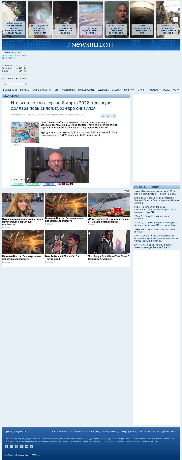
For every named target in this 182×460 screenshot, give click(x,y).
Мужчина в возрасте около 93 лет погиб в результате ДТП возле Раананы (155, 192)
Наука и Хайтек (86, 90)
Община (116, 90)
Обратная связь (64, 431)
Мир (57, 90)
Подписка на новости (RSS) (87, 431)
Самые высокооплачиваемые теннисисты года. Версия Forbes (153, 246)
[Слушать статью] (116, 116)
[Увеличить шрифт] (108, 116)
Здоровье (103, 90)
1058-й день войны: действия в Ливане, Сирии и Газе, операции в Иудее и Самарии (157, 200)
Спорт (141, 90)
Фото (176, 90)
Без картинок (109, 431)
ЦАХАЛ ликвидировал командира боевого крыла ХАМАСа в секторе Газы (155, 223)
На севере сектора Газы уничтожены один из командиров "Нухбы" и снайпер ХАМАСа (156, 209)
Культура (129, 90)
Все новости (10, 90)
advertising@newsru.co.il (164, 431)
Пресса (166, 90)
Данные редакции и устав (129, 431)
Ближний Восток (42, 90)
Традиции (153, 90)
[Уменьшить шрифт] (103, 116)
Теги (52, 431)
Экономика (68, 90)
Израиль (24, 90)
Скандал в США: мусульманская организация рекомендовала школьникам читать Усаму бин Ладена (156, 238)
